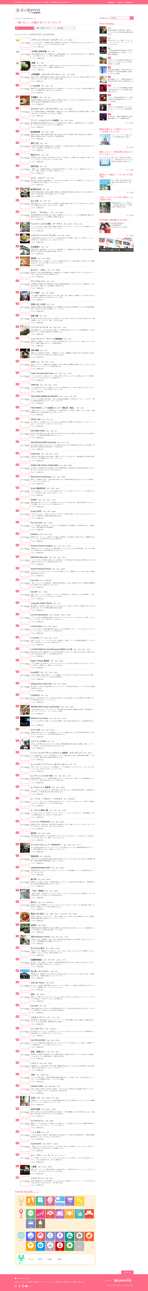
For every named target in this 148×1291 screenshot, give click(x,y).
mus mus (35, 580)
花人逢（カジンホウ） (40, 971)
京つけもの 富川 (37, 948)
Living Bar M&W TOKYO (41, 603)
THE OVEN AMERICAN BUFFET (44, 396)
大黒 (33, 1075)
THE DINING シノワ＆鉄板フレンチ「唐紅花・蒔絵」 (53, 408)
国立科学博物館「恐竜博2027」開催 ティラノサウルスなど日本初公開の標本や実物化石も (120, 32)
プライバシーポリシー (47, 1282)
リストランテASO (38, 741)
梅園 (33, 63)
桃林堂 (33, 258)
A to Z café (35, 730)
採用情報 (58, 1282)
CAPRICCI (35, 695)
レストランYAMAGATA (40, 822)
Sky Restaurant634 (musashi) (43, 442)
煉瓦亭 (33, 833)
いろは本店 (35, 86)
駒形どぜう (35, 155)
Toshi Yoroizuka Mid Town (42, 373)
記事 (101, 18)
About (120, 2)
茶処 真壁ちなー (38, 1052)
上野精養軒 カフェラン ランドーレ (46, 74)
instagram (23, 1286)
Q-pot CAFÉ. (36, 511)
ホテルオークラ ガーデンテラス (45, 109)
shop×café (35, 454)
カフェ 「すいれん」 (40, 212)
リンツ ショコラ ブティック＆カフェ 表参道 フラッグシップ (56, 753)
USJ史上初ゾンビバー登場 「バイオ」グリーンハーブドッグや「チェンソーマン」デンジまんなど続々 (120, 42)
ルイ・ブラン (36, 1155)
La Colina (35, 638)
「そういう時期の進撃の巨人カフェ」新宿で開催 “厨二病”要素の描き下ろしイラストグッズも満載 (120, 99)
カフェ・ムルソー (38, 178)
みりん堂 (34, 201)
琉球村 (33, 925)
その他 (79, 1246)
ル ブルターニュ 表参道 (40, 787)
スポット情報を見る (38, 47)
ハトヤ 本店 (36, 1132)
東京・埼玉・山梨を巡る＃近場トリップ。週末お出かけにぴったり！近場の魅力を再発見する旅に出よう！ (121, 159)
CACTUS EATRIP (38, 1040)
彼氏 (40, 1259)
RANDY (34, 500)
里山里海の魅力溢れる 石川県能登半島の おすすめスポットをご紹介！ (119, 225)
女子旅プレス (18, 18)
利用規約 (36, 1282)
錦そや (33, 902)
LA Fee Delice (37, 626)
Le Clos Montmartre (39, 615)
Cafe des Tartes (37, 983)
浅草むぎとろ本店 (38, 304)
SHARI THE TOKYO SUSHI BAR (44, 465)
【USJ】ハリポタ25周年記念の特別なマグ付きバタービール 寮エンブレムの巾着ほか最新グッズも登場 (120, 62)
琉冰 (33, 994)
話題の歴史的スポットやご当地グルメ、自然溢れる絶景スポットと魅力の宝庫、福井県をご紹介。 (121, 205)
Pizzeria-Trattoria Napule (42, 546)
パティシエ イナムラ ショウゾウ (45, 40)
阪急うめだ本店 (37, 914)
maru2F (34, 592)
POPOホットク (37, 534)
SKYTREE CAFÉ (38, 431)
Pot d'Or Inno (36, 523)
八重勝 (33, 1167)
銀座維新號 (36, 132)
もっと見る (130, 123)
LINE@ (30, 1286)
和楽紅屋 (34, 856)
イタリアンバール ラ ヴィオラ (43, 235)
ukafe (33, 362)
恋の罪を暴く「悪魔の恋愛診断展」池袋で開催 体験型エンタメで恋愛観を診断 (120, 117)
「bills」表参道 (37, 891)
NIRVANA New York (39, 557)
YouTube (26, 1286)
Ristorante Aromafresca (41, 477)
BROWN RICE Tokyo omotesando (45, 707)
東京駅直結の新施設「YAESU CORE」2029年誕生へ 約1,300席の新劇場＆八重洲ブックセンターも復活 (120, 71)
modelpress (128, 2)
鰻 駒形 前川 (36, 189)
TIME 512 (35, 385)
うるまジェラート (38, 1017)
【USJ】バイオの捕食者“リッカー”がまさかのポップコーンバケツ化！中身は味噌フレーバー (120, 109)
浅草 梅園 (35, 350)
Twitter (15, 1286)
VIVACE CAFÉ (37, 1086)
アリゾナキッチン (38, 281)
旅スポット (106, 18)
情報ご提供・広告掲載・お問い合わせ (74, 1282)
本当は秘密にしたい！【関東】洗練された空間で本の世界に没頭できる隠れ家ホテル (120, 80)
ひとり (31, 1259)
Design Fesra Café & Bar (41, 684)
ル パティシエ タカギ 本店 (42, 776)
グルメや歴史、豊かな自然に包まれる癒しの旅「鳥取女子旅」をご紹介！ (121, 182)
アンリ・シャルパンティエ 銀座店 (45, 120)
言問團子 (34, 97)
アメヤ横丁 (35, 293)
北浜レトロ (35, 1098)
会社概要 (29, 1282)
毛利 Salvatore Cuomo (40, 937)
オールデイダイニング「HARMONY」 (46, 845)
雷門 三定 (35, 143)
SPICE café (36, 419)
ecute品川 (35, 672)
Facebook (19, 1286)
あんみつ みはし (38, 270)
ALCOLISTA (36, 1144)
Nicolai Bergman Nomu (41, 569)
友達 (49, 1259)
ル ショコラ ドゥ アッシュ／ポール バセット (49, 764)
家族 (59, 1259)
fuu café (34, 1006)
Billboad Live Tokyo (39, 718)
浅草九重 (34, 316)
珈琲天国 (34, 166)
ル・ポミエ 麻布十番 (39, 810)
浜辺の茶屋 (35, 1109)
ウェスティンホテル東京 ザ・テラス (46, 224)
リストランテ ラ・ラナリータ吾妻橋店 (47, 339)
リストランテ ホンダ (39, 327)
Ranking (111, 2)
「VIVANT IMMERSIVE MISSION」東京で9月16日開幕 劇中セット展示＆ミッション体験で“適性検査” (120, 52)
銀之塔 (33, 879)
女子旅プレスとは (19, 1282)
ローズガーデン (37, 1029)
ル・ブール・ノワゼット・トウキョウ (46, 799)
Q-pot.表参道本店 (38, 488)
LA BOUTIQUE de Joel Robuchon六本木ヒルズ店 (51, 649)
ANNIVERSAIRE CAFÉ (40, 868)
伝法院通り (35, 247)
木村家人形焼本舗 (39, 51)
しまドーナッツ (37, 1178)
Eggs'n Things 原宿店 (40, 661)
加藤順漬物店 (36, 960)
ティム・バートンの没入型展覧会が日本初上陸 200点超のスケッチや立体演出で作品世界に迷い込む (120, 89)
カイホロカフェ (37, 1121)
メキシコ (34, 1063)
